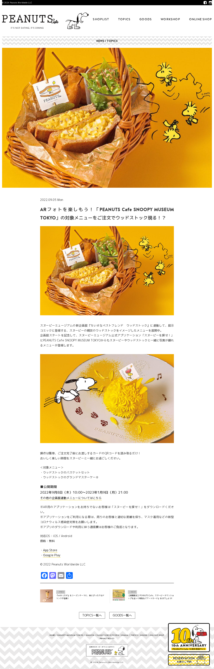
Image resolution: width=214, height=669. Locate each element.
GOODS (145, 19)
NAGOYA (90, 635)
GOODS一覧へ (122, 615)
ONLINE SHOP (200, 19)
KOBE (52, 635)
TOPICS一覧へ (92, 615)
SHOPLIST (101, 19)
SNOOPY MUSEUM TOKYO (70, 635)
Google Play (51, 555)
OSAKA (124, 635)
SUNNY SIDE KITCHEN (108, 635)
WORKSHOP (170, 19)
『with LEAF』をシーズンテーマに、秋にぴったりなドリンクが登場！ (80, 597)
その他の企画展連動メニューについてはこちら (71, 498)
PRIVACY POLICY (107, 638)
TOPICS (124, 19)
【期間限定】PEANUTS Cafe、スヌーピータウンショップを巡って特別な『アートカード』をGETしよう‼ (151, 597)
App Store (50, 550)
